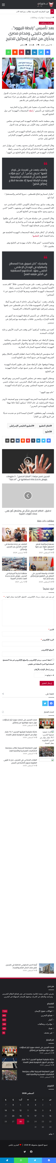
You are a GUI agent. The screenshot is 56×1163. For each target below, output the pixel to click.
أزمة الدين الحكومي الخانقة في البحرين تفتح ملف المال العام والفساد (21, 966)
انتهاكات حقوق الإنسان (43, 1011)
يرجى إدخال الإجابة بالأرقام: (44, 669)
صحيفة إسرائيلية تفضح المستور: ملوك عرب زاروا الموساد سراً (44, 546)
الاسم (51, 629)
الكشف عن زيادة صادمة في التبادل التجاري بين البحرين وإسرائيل (15, 546)
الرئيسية (49, 17)
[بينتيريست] (21, 52)
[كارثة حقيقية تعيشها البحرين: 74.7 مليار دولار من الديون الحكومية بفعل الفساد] (46, 737)
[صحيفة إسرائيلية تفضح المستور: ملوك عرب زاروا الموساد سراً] (41, 535)
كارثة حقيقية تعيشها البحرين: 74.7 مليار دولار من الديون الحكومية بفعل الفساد (21, 733)
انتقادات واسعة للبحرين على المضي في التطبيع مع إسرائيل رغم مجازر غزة (42, 576)
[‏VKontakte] (18, 441)
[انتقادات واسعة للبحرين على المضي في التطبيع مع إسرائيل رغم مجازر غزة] (41, 564)
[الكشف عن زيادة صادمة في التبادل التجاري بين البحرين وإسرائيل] (14, 535)
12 (20, 1110)
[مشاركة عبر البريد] (12, 441)
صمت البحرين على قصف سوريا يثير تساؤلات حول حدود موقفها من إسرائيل (19, 721)
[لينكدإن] (34, 52)
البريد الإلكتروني (47, 640)
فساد (50, 1028)
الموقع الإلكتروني (47, 650)
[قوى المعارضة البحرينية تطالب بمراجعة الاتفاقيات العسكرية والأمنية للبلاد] (46, 752)
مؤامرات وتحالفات (37, 17)
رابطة (31, 110)
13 (13, 1110)
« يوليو (51, 1134)
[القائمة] (3, 6)
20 (13, 1116)
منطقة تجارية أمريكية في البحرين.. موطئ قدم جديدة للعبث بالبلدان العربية (16, 576)
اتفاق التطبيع (44, 425)
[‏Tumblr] (28, 52)
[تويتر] (41, 52)
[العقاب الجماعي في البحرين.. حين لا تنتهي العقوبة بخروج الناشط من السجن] (46, 860)
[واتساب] (8, 52)
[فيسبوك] (47, 52)
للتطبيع (36, 235)
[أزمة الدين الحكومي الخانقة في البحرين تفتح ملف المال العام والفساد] (46, 968)
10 (35, 1110)
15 (50, 1116)
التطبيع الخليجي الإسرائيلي (21, 425)
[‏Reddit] (15, 52)
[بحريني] (43, 4)
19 (20, 1116)
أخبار (50, 1020)
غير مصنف (48, 1033)
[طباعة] (7, 441)
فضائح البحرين (46, 1015)
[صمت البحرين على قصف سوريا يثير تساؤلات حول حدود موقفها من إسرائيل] (46, 723)
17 (35, 1116)
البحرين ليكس (14, 1145)
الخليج (47, 431)
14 (6, 1110)
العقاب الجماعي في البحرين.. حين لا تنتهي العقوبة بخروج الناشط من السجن (20, 761)
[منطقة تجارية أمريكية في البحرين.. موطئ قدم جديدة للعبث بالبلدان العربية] (14, 564)
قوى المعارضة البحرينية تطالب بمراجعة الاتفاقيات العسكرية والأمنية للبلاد (21, 749)
